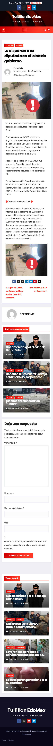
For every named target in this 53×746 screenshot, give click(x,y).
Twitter (11, 741)
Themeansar (26, 735)
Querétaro (20, 648)
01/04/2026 (14, 631)
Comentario (10, 443)
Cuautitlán (9, 45)
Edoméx (19, 45)
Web (6, 523)
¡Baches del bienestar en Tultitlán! (23, 402)
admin (20, 68)
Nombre (9, 493)
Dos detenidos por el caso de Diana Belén (25, 348)
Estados (10, 648)
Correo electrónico (14, 508)
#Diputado (18, 75)
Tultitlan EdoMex (26, 16)
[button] (45, 30)
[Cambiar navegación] (24, 30)
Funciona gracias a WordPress (18, 731)
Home (4, 741)
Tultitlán (19, 370)
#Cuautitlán (36, 71)
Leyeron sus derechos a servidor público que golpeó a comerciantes (25, 655)
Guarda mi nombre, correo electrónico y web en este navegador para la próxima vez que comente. (25, 545)
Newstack (40, 731)
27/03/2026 (14, 687)
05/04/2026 (14, 603)
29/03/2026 (14, 659)
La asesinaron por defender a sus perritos (26, 681)
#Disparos (29, 75)
